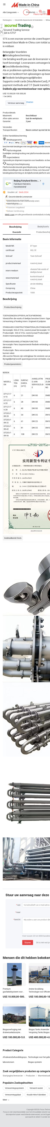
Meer (5, 1099)
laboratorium (8, 1062)
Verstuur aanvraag (16, 103)
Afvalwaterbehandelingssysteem (15, 1057)
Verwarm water (36, 1088)
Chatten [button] (29, 102)
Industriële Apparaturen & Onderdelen (29, 20)
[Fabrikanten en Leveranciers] (25, 4)
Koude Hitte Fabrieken (36, 1094)
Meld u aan (9, 214)
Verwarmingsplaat (13, 1094)
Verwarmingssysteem (14, 1088)
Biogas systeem (35, 1062)
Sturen (27, 942)
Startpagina (7, 20)
